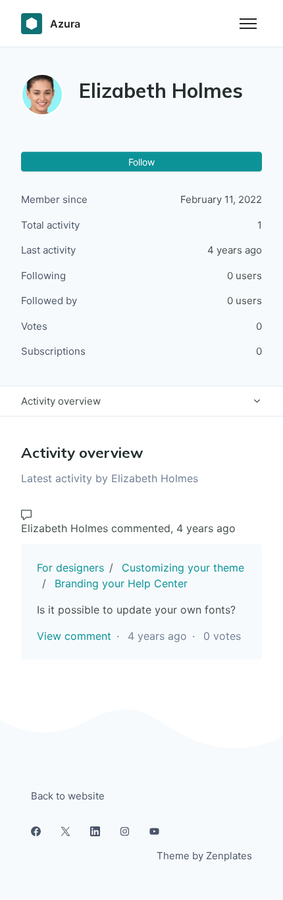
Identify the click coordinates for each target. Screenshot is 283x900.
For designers (70, 567)
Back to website (68, 796)
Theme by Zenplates (204, 855)
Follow (141, 162)
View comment (74, 635)
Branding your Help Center (121, 583)
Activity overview (61, 401)
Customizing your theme (183, 567)
